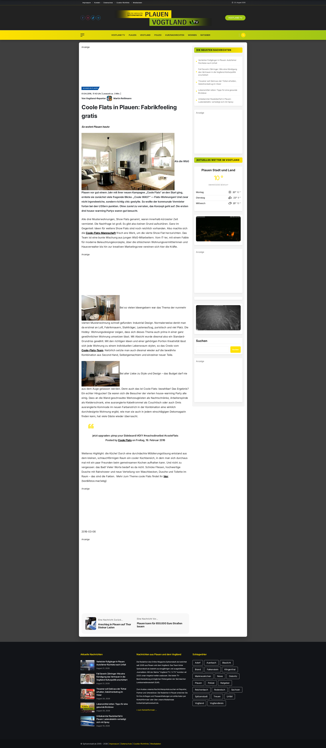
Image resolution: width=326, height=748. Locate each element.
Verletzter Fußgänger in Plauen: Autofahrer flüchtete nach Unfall (217, 61)
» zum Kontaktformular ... (147, 710)
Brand (198, 669)
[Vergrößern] (237, 219)
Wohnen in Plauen (90, 88)
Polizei (157, 35)
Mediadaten (137, 3)
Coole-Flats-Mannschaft (101, 232)
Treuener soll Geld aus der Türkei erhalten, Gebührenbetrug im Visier (217, 82)
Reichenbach (201, 689)
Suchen (201, 341)
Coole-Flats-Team (92, 350)
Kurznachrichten (174, 35)
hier (166, 476)
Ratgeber (205, 35)
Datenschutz (108, 3)
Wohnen (192, 35)
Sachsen (235, 689)
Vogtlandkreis (216, 703)
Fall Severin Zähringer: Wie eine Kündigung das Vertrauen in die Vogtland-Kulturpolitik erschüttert (217, 72)
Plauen (132, 35)
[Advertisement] (135, 67)
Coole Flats (125, 440)
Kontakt (97, 3)
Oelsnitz (233, 676)
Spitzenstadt (201, 696)
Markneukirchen (203, 676)
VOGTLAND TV (235, 18)
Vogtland (145, 35)
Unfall (230, 696)
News (220, 676)
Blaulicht (226, 662)
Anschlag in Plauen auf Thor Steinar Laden (114, 626)
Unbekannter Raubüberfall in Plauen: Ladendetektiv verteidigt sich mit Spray (215, 100)
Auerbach (211, 662)
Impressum (87, 3)
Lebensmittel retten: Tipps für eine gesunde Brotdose (217, 91)
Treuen (217, 696)
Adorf (197, 662)
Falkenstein (212, 669)
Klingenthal (229, 669)
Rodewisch (219, 689)
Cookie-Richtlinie (123, 3)
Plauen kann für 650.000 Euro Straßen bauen (159, 625)
